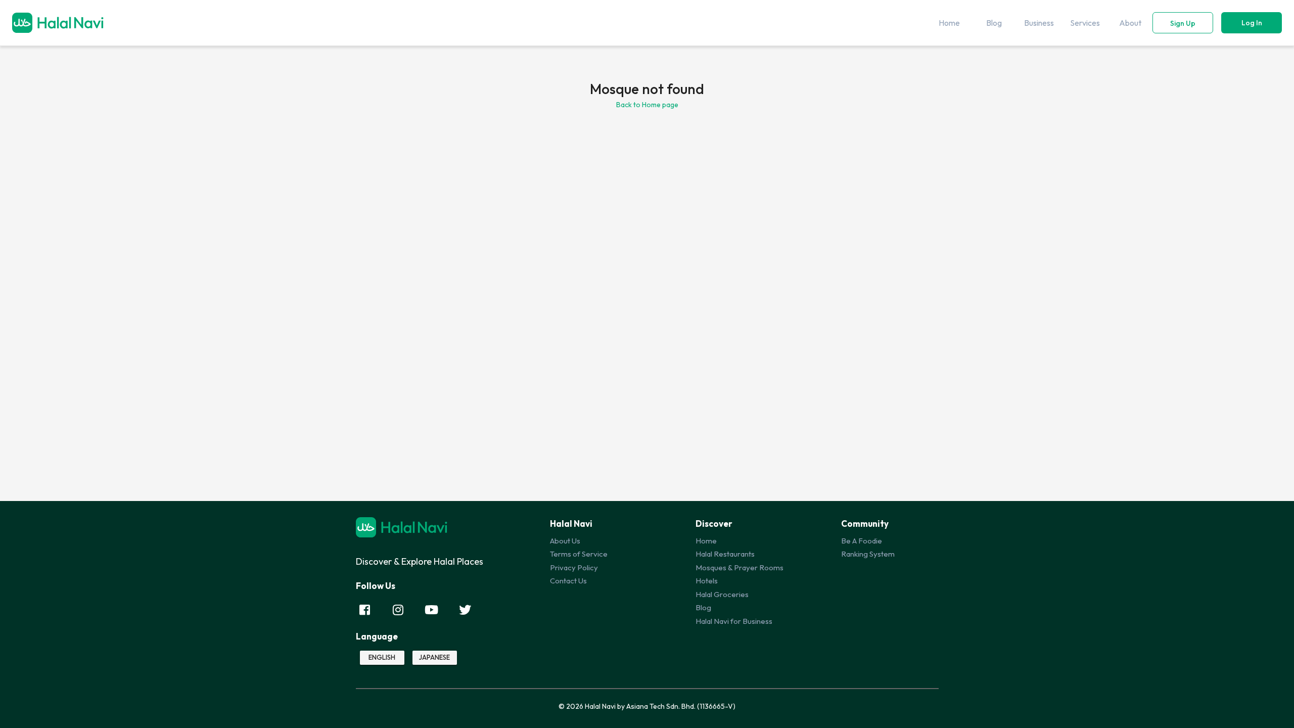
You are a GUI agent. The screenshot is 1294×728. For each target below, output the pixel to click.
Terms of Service (579, 554)
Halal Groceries (722, 594)
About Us (565, 540)
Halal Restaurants (725, 554)
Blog (703, 607)
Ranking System (868, 554)
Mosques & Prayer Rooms (739, 567)
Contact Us (568, 580)
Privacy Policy (574, 567)
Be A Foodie (861, 540)
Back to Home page (647, 104)
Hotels (707, 580)
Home (706, 540)
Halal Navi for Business (734, 621)
